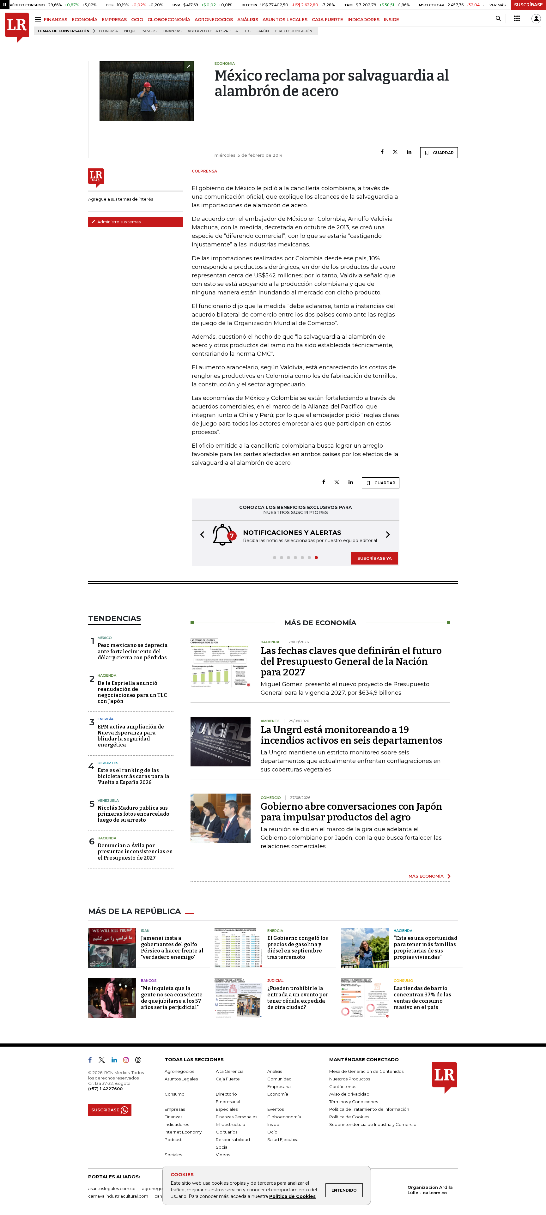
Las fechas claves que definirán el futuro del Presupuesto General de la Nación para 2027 (351, 661)
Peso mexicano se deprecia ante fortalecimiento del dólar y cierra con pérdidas (133, 651)
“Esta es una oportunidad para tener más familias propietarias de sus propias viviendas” (425, 947)
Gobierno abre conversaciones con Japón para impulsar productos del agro (351, 812)
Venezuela (108, 800)
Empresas (175, 1109)
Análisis (274, 1071)
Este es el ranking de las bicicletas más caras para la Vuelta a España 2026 (133, 776)
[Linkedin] (409, 152)
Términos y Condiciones (353, 1101)
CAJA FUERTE (327, 19)
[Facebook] (382, 152)
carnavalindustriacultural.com (118, 1196)
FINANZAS (55, 19)
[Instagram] (128, 1061)
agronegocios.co (159, 1188)
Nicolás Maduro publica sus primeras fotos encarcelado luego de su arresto (133, 814)
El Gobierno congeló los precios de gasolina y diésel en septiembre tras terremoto (297, 947)
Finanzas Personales (236, 1116)
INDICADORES (363, 19)
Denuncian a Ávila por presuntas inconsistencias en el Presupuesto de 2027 (135, 852)
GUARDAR (443, 152)
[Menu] (39, 19)
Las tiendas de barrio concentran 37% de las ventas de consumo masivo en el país (422, 997)
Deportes (108, 763)
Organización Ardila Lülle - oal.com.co (430, 1190)
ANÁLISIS (247, 19)
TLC (247, 31)
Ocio (272, 1131)
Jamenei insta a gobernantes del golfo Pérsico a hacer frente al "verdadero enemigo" (172, 947)
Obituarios (226, 1131)
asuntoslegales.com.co (112, 1188)
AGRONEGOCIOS (214, 19)
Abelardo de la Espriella (213, 31)
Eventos (275, 1109)
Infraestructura (230, 1124)
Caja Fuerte (228, 1078)
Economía (108, 31)
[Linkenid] (117, 1061)
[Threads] (140, 1061)
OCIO (137, 19)
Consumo (403, 980)
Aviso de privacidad (349, 1094)
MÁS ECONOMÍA (426, 876)
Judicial (275, 980)
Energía (105, 719)
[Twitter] (395, 152)
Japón (263, 31)
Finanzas (172, 31)
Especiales (227, 1109)
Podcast (173, 1139)
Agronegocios (179, 1071)
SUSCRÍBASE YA (374, 558)
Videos (223, 1154)
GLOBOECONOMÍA (169, 19)
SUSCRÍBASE (528, 5)
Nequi (129, 31)
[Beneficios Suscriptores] (517, 18)
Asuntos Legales (181, 1078)
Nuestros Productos (349, 1078)
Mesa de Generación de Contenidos (366, 1071)
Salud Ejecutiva (283, 1139)
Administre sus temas (118, 221)
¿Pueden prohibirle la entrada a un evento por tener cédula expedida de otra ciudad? (297, 997)
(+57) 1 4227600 (105, 1088)
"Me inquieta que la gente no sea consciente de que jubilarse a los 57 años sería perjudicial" (172, 997)
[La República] (17, 28)
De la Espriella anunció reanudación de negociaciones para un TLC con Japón (132, 692)
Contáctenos (342, 1086)
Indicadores (177, 1124)
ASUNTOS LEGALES (285, 19)
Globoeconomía (284, 1116)
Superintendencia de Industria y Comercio (372, 1124)
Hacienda (107, 675)
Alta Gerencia (230, 1071)
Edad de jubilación (293, 31)
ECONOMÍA (84, 19)
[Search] (498, 18)
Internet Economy (183, 1131)
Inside (273, 1124)
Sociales (173, 1154)
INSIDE (391, 19)
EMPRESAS (114, 19)
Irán (145, 930)
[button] (200, 535)
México (105, 638)
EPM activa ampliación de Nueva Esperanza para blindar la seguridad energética (131, 736)
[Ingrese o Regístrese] (536, 18)
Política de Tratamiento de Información (369, 1109)
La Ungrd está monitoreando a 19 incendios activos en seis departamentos (351, 735)
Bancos (149, 31)
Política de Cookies (292, 1196)
